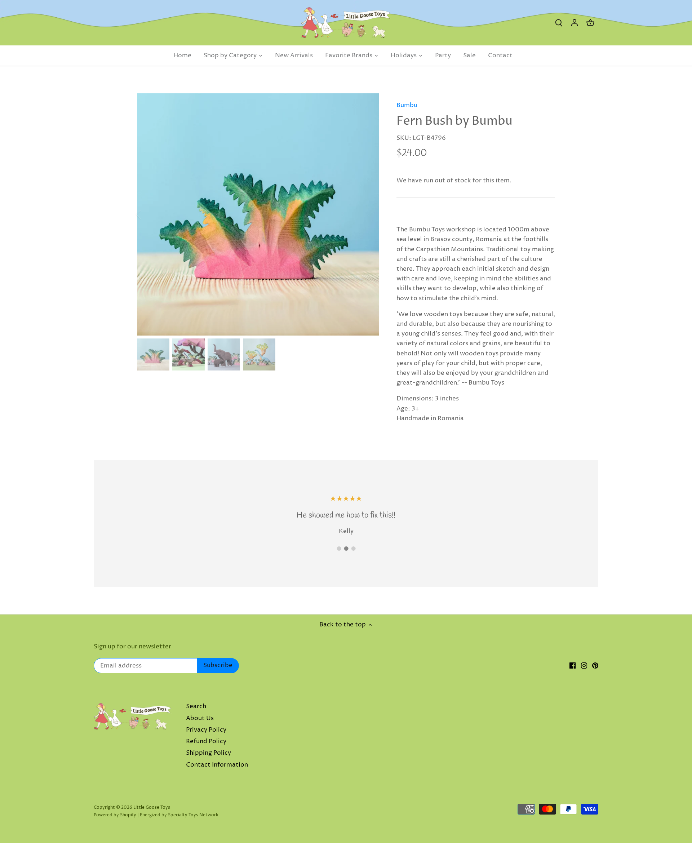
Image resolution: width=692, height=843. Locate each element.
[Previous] (148, 214)
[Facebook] (572, 665)
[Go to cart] (590, 23)
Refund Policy (206, 741)
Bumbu (406, 105)
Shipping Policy (208, 753)
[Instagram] (584, 665)
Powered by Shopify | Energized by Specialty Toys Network (156, 815)
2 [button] (346, 548)
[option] (258, 214)
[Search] (559, 23)
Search (196, 706)
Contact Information (217, 764)
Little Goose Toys (151, 807)
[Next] (368, 214)
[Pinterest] (595, 665)
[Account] (574, 23)
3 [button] (353, 548)
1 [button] (338, 548)
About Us (200, 718)
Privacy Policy (206, 730)
